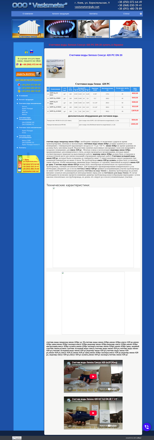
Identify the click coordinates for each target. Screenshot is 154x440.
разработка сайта (131, 438)
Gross (24, 110)
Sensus (24, 106)
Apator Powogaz (27, 108)
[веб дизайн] (139, 438)
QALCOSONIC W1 (28, 122)
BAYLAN (25, 112)
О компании (28, 14)
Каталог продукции (60, 14)
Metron (24, 114)
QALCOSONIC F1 (28, 124)
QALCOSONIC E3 (28, 142)
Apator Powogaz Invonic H (30, 144)
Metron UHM (26, 140)
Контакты (93, 14)
